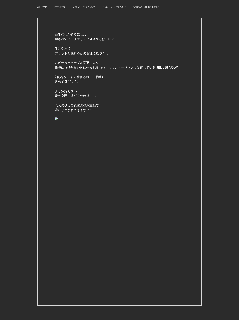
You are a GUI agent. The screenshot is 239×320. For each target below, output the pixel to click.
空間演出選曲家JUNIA (146, 6)
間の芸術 (59, 6)
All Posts (42, 6)
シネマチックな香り (114, 6)
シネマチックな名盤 (84, 6)
